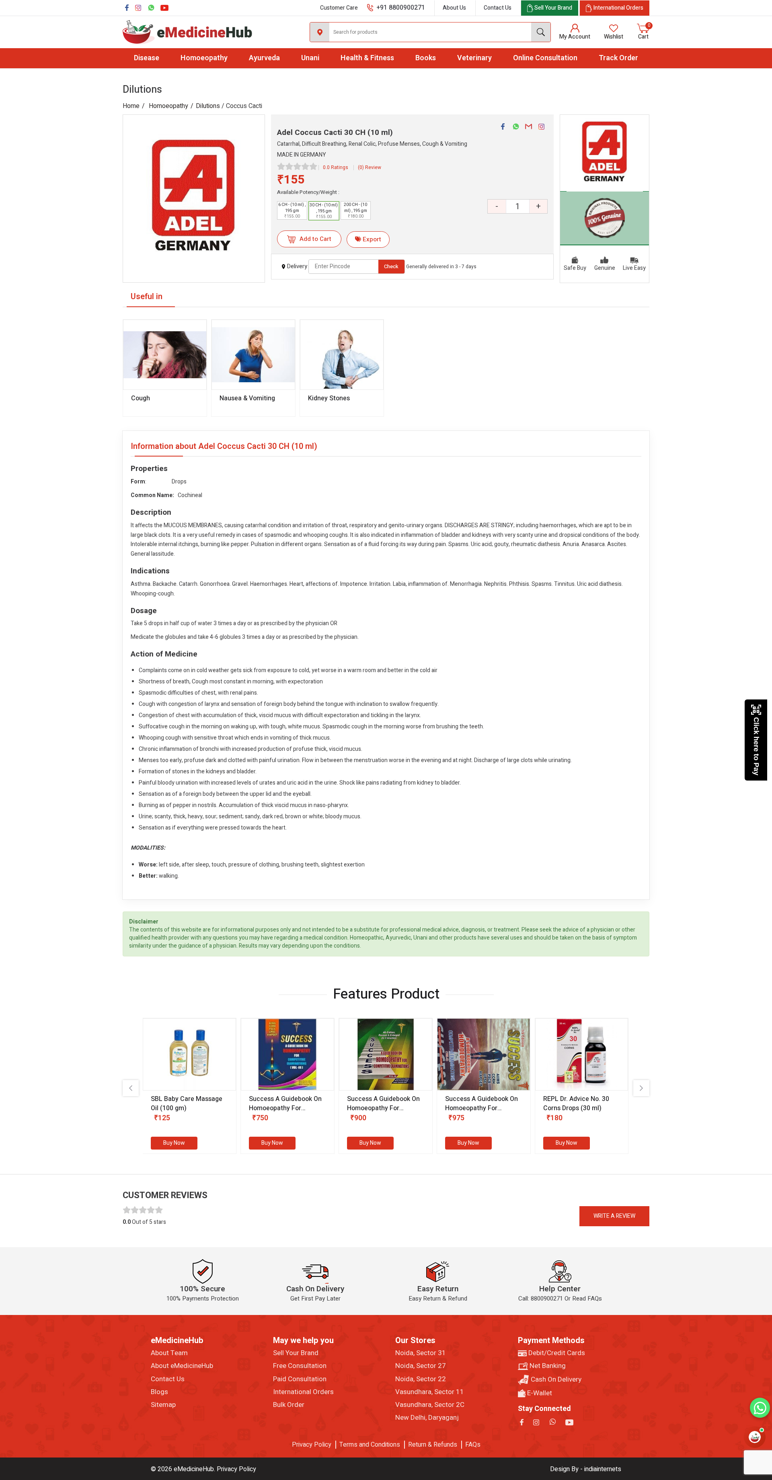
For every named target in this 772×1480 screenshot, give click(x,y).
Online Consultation (545, 58)
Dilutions (208, 106)
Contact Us (497, 8)
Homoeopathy (204, 58)
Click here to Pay (756, 746)
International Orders (303, 1392)
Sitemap (163, 1405)
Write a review (614, 1216)
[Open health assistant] (755, 1437)
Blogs (159, 1392)
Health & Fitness (367, 58)
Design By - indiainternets (585, 1469)
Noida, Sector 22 (420, 1379)
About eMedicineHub (182, 1366)
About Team (169, 1353)
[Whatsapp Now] (760, 1408)
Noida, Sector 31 (420, 1353)
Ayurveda (264, 58)
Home (131, 106)
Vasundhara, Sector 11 (429, 1392)
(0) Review (369, 167)
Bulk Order (288, 1405)
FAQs (472, 1444)
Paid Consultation (299, 1379)
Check (391, 266)
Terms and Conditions (369, 1444)
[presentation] (131, 1088)
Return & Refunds (432, 1444)
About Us (454, 8)
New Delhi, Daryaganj (427, 1418)
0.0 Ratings (335, 167)
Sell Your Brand (295, 1353)
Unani (310, 58)
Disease (146, 58)
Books (425, 58)
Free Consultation (299, 1366)
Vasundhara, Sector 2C (429, 1405)
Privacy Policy (311, 1444)
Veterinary (474, 58)
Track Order (618, 58)
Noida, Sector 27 (420, 1366)
